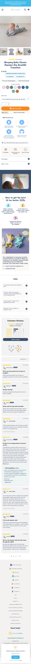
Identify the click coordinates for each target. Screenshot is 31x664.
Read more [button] (6, 463)
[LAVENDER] (19, 87)
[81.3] (18, 348)
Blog (15, 598)
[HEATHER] (7, 87)
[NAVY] (23, 87)
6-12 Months (17, 587)
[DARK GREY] (11, 87)
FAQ (15, 595)
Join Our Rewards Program (15, 610)
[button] (2, 9)
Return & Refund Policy (16, 617)
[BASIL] (13, 91)
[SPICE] (17, 91)
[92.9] (11, 348)
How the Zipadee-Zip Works (15, 607)
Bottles (17, 572)
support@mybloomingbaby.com (14, 266)
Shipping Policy (15, 614)
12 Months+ (17, 591)
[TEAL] (27, 87)
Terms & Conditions (15, 623)
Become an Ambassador (15, 604)
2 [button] (13, 556)
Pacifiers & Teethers (17, 568)
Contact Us (15, 601)
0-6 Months (17, 583)
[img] (6, 365)
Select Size (4, 95)
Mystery (17, 580)
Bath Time (16, 576)
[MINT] (15, 87)
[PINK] (3, 87)
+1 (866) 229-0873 (10, 268)
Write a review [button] (15, 339)
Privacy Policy (15, 620)
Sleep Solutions (17, 564)
